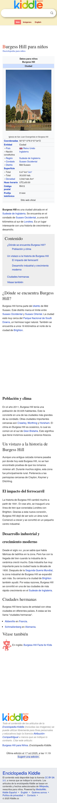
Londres (28, 221)
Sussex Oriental (33, 314)
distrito (36, 306)
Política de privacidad (13, 795)
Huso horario (11, 182)
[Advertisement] (28, 34)
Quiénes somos (39, 792)
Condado (10, 161)
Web (18, 22)
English (38, 22)
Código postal (8, 188)
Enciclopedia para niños (14, 50)
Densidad (10, 178)
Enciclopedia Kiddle (13, 727)
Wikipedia (43, 786)
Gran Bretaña (31, 431)
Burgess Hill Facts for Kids (38, 645)
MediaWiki (41, 789)
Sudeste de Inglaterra (29, 158)
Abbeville (10, 621)
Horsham (45, 423)
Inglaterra (24, 151)
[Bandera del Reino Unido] (21, 148)
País (8, 148)
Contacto (31, 795)
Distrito (9, 164)
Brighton (18, 330)
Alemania (30, 626)
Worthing (32, 423)
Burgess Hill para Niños (15, 745)
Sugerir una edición (28, 756)
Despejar (45, 13)
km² (30, 171)
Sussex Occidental (28, 161)
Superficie (9, 168)
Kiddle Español (10, 792)
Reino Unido (29, 148)
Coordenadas (11, 140)
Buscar (51, 13)
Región (9, 158)
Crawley (21, 423)
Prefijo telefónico (9, 194)
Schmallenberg (13, 626)
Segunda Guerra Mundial (39, 570)
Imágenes (27, 22)
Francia (23, 621)
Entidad (8, 144)
